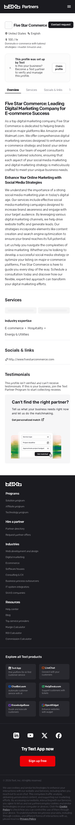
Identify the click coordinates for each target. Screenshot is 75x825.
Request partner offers (18, 535)
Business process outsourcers (22, 581)
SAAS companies (15, 593)
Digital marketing (15, 557)
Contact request (61, 25)
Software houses (15, 569)
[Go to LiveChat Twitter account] (44, 736)
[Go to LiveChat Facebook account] (58, 736)
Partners (30, 7)
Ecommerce (13, 563)
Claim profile (59, 68)
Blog (8, 615)
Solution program (15, 500)
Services (31, 90)
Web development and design (22, 551)
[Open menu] (69, 6)
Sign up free (38, 761)
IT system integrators (17, 587)
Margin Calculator (15, 627)
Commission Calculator (19, 639)
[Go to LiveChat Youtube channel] (30, 736)
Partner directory (15, 529)
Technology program (17, 512)
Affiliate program (15, 506)
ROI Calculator (14, 633)
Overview (13, 90)
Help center (12, 609)
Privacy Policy (28, 819)
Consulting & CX (15, 575)
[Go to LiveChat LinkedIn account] (16, 736)
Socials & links (53, 90)
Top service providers (17, 621)
